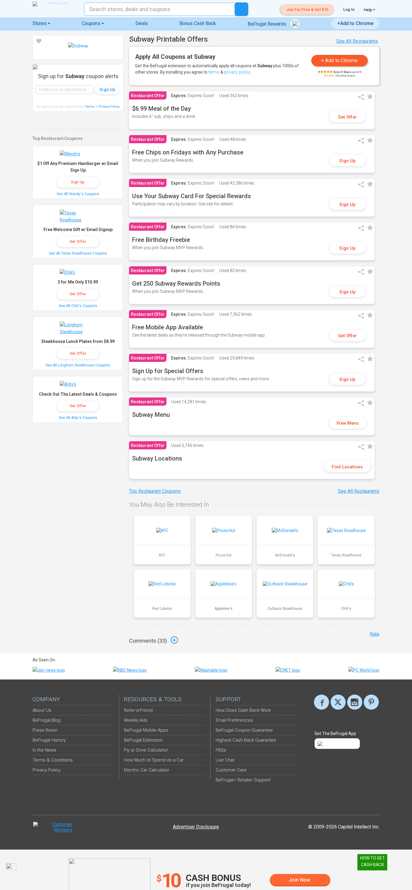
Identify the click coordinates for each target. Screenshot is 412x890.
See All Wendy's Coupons (78, 194)
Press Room (45, 730)
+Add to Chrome (355, 23)
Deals (141, 23)
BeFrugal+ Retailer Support (243, 780)
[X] (338, 702)
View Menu (347, 423)
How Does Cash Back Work (243, 710)
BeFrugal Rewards (267, 24)
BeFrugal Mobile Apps (146, 730)
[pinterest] (371, 702)
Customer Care (231, 770)
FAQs (221, 750)
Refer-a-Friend (138, 710)
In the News (44, 750)
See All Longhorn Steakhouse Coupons (78, 365)
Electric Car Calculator (146, 770)
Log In (348, 9)
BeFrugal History (49, 740)
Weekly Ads (135, 720)
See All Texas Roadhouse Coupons (78, 253)
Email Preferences (234, 720)
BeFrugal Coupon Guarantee (244, 730)
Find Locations (347, 466)
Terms (90, 107)
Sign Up (347, 160)
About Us (42, 710)
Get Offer (347, 117)
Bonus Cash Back (197, 23)
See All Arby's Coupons (78, 418)
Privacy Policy (109, 107)
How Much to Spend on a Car (154, 760)
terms (214, 72)
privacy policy (237, 72)
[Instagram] (354, 702)
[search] (241, 9)
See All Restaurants (357, 41)
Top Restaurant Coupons (155, 491)
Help (368, 10)
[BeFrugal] (55, 4)
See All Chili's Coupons (78, 306)
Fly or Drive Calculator (146, 750)
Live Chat (225, 760)
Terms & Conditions (53, 760)
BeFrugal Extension (143, 740)
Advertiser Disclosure (196, 827)
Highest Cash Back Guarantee (246, 740)
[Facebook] (321, 702)
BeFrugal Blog (47, 720)
